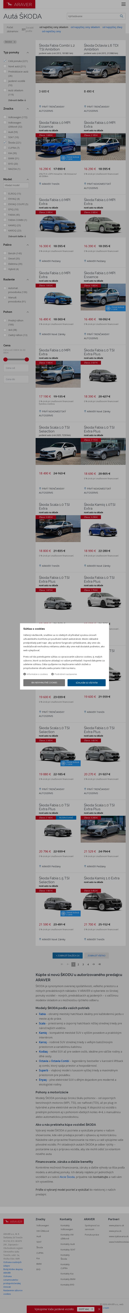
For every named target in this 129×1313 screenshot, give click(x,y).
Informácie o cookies (37, 674)
